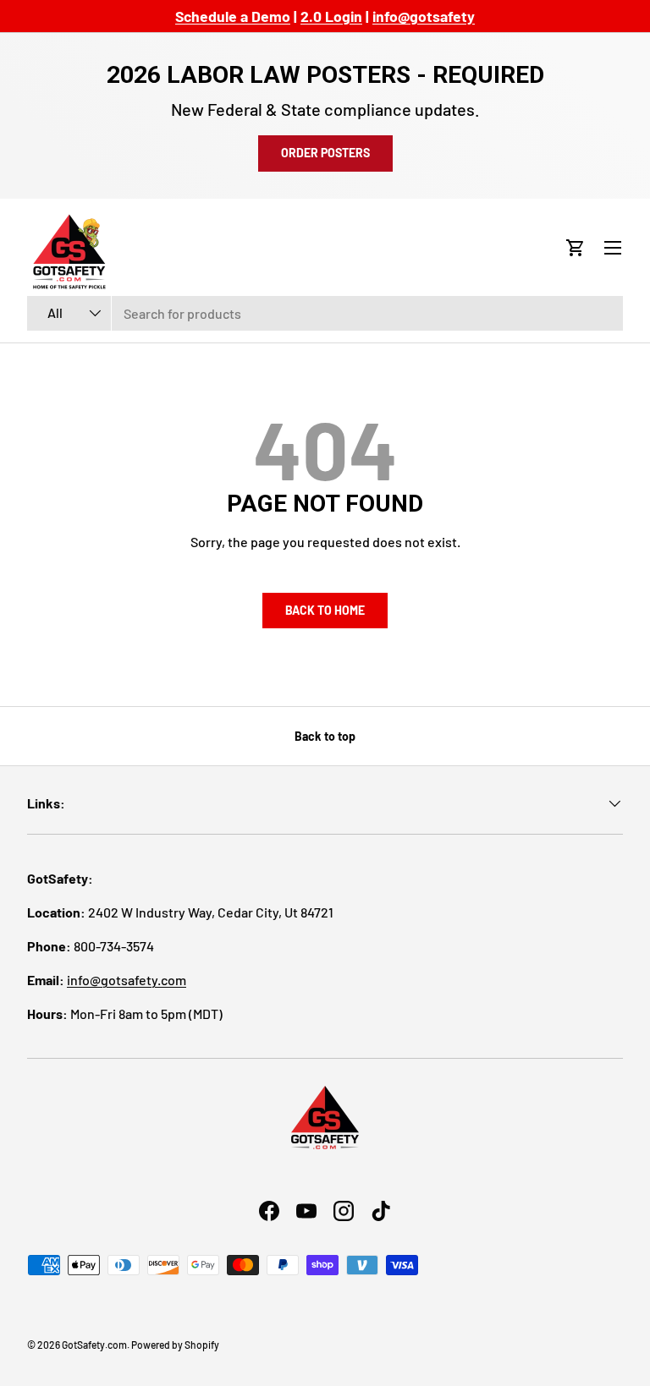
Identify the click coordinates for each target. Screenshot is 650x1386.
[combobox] (325, 313)
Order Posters (325, 152)
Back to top (325, 736)
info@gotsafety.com (126, 980)
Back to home (325, 610)
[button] (575, 247)
